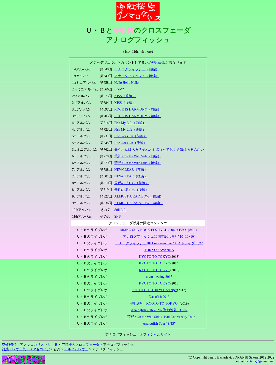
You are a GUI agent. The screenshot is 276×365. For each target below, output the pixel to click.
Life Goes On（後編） (130, 143)
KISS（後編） (125, 102)
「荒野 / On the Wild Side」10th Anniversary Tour (159, 317)
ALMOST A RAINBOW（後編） (138, 203)
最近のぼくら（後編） (131, 189)
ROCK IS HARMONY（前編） (137, 109)
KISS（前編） (125, 96)
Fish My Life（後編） (130, 129)
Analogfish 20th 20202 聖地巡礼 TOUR (159, 310)
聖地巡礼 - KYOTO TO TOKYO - (155, 303)
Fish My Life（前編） (130, 123)
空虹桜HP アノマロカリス (23, 344)
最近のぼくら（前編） (131, 183)
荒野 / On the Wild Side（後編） (137, 163)
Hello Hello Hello (126, 82)
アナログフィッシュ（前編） (136, 69)
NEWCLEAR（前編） (131, 169)
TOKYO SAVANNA (159, 250)
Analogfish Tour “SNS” (159, 323)
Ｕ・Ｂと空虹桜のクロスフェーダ (73, 344)
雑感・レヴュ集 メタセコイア (26, 349)
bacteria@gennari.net (259, 361)
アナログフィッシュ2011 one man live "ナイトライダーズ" (159, 243)
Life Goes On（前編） (130, 136)
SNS (117, 216)
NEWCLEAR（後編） (131, 176)
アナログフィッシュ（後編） (136, 76)
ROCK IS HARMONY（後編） (137, 116)
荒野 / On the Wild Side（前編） (137, 156)
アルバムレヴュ (76, 349)
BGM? (119, 89)
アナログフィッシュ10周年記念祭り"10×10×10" (159, 236)
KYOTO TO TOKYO (154, 256)
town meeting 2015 (159, 276)
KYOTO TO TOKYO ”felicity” (154, 290)
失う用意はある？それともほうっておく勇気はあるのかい (159, 149)
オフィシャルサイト (155, 334)
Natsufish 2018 (159, 297)
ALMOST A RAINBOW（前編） (138, 196)
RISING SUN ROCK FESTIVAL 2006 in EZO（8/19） (159, 230)
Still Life (120, 210)
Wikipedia (159, 62)
